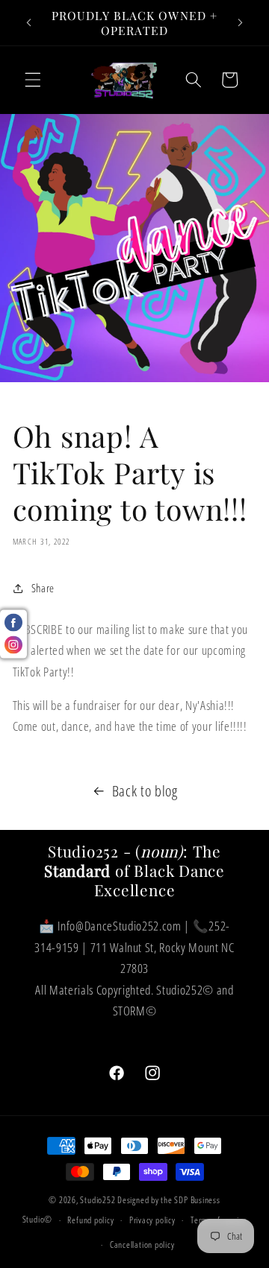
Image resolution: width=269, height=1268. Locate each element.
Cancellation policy (142, 1244)
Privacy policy (152, 1220)
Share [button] (43, 588)
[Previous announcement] (29, 23)
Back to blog (145, 791)
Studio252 (97, 1199)
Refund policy (90, 1220)
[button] (33, 80)
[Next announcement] (240, 23)
